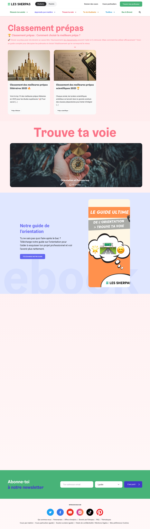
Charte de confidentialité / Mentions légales (92, 523)
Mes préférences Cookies (119, 523)
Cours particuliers (109, 4)
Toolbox (109, 12)
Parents (51, 4)
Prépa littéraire (15, 110)
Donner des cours (91, 4)
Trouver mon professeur (131, 4)
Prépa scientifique (63, 110)
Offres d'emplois (70, 520)
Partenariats (57, 520)
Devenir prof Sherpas (86, 520)
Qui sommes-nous (44, 520)
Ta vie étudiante (89, 12)
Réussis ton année (17, 12)
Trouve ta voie (68, 12)
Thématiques (106, 520)
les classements (70, 40)
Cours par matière (26, 523)
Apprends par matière (44, 12)
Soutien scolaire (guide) (64, 523)
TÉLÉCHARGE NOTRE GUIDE (32, 256)
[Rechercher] (139, 12)
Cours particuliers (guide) (44, 523)
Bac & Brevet (127, 12)
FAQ (97, 520)
